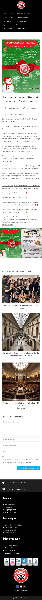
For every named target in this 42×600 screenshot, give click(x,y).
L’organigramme (10, 510)
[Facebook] (17, 586)
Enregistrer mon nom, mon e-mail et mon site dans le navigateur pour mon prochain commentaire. (20, 461)
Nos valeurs (9, 507)
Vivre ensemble (21, 21)
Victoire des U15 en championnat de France (21, 305)
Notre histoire (10, 505)
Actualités (19, 25)
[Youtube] (21, 586)
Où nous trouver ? (11, 548)
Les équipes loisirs (11, 527)
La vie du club (8, 14)
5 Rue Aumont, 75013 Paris (18, 483)
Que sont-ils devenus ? (24, 14)
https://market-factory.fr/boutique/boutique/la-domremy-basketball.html (20, 222)
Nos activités (7, 17)
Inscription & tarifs (11, 545)
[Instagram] (24, 586)
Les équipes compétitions (14, 525)
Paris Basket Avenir (23, 17)
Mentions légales (21, 590)
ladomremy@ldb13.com (17, 489)
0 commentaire (31, 108)
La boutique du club (12, 553)
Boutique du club (9, 28)
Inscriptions (30, 25)
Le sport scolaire (10, 533)
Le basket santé (10, 530)
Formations (7, 21)
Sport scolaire (8, 25)
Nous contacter (23, 28)
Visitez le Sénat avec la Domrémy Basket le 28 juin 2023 (21, 404)
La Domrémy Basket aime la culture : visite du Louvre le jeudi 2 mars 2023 (21, 354)
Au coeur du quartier (12, 512)
